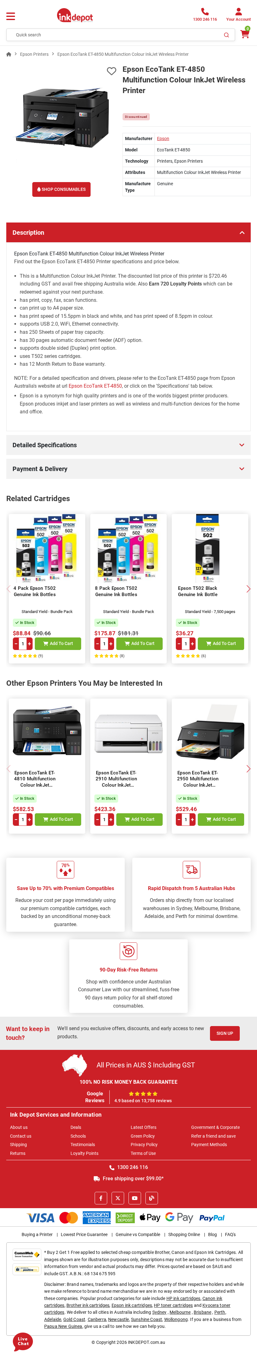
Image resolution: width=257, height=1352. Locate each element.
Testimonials (83, 1144)
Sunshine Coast (146, 1319)
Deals (76, 1127)
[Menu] (10, 16)
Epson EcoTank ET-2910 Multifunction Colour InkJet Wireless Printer (116, 782)
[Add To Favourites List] (61, 71)
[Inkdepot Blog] (152, 1198)
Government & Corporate (215, 1127)
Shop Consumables (63, 189)
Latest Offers (143, 1127)
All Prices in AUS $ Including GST (146, 1065)
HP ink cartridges (183, 1298)
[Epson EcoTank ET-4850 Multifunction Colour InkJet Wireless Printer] (61, 119)
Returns (17, 1153)
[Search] (226, 35)
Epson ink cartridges (132, 1305)
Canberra (97, 1319)
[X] (118, 1198)
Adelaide (52, 1319)
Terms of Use (143, 1153)
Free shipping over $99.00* (133, 1179)
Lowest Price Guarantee (84, 1234)
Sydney (159, 1312)
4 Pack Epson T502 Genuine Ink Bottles (34, 591)
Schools (78, 1136)
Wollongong (176, 1319)
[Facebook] (101, 1198)
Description (28, 232)
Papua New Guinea (63, 1326)
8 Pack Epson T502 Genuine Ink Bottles (116, 591)
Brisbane (202, 1312)
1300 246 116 (132, 1167)
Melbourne (180, 1312)
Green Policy (143, 1136)
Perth (219, 1312)
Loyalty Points (84, 1153)
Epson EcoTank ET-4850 (95, 386)
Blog (212, 1234)
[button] (248, 589)
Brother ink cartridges (88, 1305)
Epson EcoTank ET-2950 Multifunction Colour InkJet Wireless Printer (198, 782)
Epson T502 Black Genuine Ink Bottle (198, 591)
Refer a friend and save (213, 1136)
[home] (8, 54)
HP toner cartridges (173, 1305)
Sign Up (225, 1033)
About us (19, 1127)
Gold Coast (74, 1319)
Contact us (20, 1136)
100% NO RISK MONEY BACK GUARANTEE (128, 1082)
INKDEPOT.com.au (146, 1342)
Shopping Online (184, 1234)
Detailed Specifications (45, 445)
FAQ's (230, 1234)
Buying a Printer (37, 1234)
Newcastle (118, 1319)
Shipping (18, 1144)
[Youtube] (135, 1198)
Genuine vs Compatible (138, 1234)
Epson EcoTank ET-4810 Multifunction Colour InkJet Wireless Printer (35, 782)
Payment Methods (209, 1144)
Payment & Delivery (40, 469)
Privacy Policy (144, 1144)
